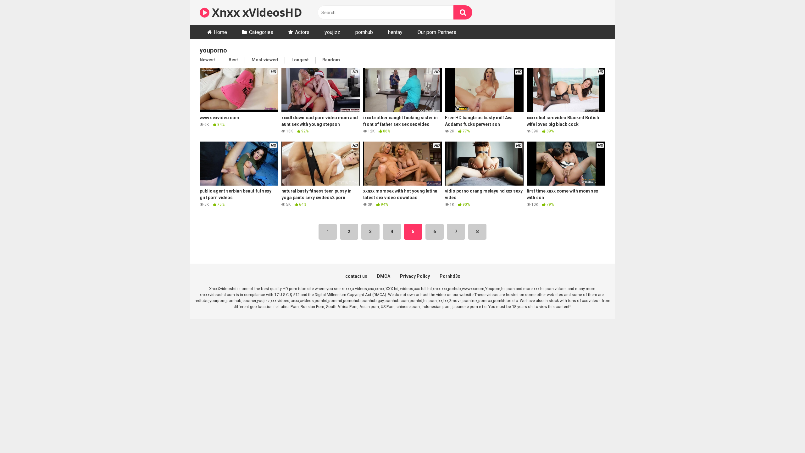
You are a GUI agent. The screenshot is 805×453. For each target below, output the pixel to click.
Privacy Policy (415, 276)
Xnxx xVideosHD (255, 12)
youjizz (332, 32)
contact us (356, 276)
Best (233, 59)
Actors (302, 32)
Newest (207, 59)
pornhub (364, 32)
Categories (261, 32)
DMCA (383, 276)
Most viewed (265, 59)
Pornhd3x (450, 276)
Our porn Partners (437, 32)
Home (220, 32)
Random (331, 59)
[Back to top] (783, 434)
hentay (395, 32)
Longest (300, 59)
